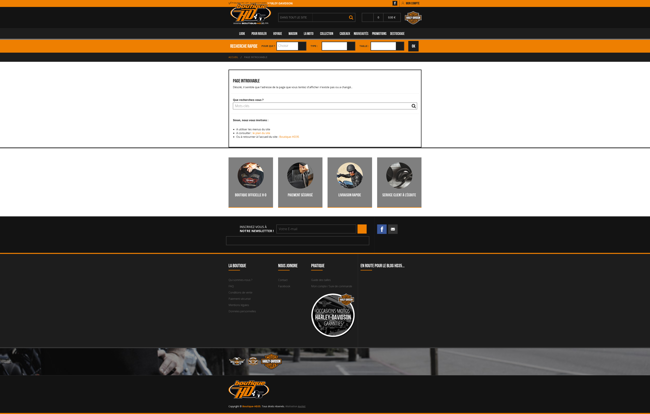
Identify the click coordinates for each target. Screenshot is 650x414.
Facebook (284, 286)
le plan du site (261, 133)
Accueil (233, 57)
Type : (314, 46)
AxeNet (301, 406)
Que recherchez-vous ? (248, 100)
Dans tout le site (294, 17)
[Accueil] (251, 14)
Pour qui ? (268, 46)
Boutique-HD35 (289, 137)
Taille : (364, 46)
